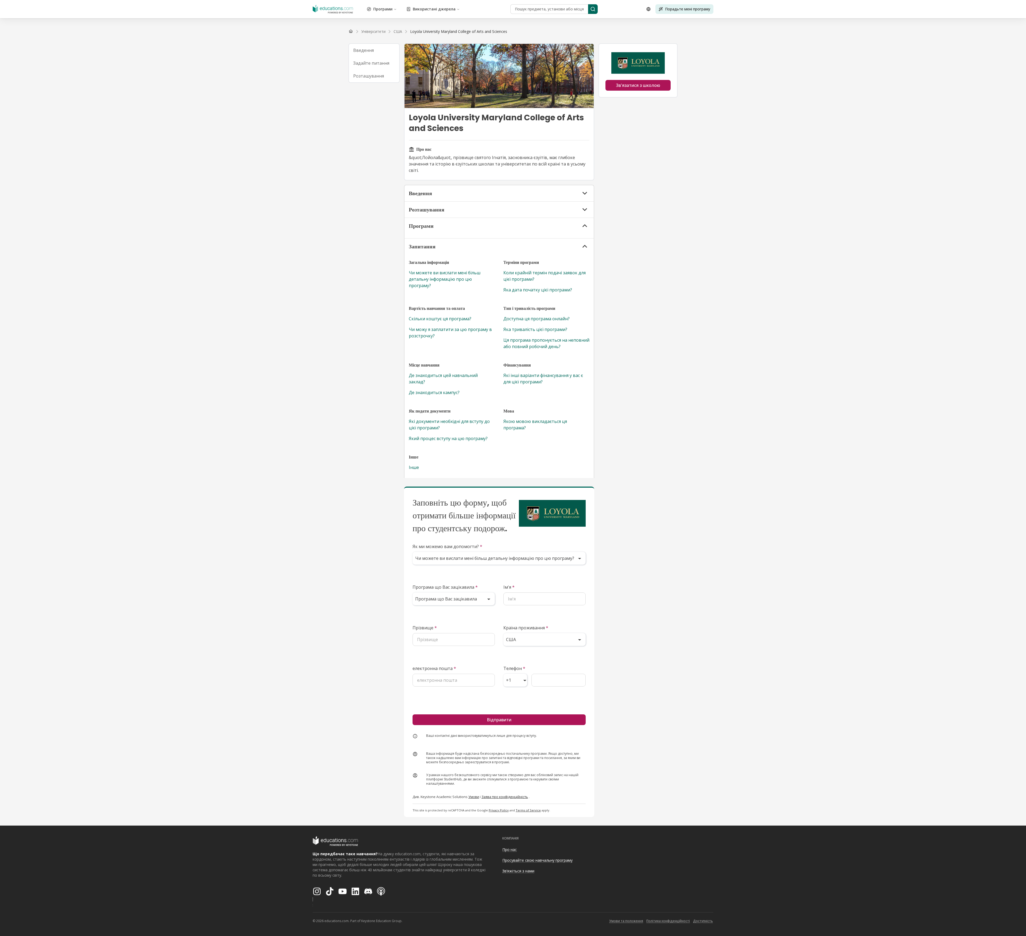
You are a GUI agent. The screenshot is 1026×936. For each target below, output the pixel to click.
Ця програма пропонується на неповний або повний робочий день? (546, 343)
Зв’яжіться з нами (518, 870)
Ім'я (509, 587)
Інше (414, 467)
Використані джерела (434, 8)
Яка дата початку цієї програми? (537, 290)
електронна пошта (434, 668)
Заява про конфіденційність (504, 796)
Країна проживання (525, 628)
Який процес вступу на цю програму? (448, 438)
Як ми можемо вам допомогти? (447, 546)
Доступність (703, 921)
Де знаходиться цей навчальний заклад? (443, 378)
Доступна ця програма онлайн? (536, 319)
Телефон (514, 668)
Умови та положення (626, 921)
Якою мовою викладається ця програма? (535, 424)
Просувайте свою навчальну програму (537, 860)
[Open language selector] (648, 9)
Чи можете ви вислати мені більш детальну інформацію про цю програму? (444, 279)
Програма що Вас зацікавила (445, 587)
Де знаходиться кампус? (434, 392)
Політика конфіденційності (668, 921)
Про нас (509, 849)
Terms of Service (528, 810)
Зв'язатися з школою (638, 85)
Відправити (499, 720)
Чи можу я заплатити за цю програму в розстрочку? (450, 332)
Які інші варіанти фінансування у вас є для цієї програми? (543, 378)
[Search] (593, 9)
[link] (458, 31)
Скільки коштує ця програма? (440, 319)
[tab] (374, 50)
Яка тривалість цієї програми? (535, 329)
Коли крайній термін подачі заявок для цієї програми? (544, 276)
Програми (382, 8)
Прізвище (425, 628)
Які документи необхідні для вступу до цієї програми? (449, 424)
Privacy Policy (499, 810)
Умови (473, 796)
